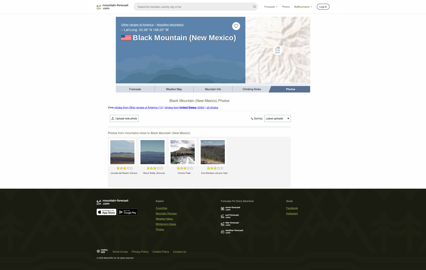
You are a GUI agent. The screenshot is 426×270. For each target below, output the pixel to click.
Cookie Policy (161, 252)
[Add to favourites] (236, 26)
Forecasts (269, 6)
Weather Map (174, 89)
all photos (212, 107)
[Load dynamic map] (277, 50)
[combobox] (196, 7)
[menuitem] (135, 89)
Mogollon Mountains (170, 24)
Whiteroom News (166, 224)
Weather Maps (164, 219)
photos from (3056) (185, 107)
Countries (161, 208)
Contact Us (179, 252)
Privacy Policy (140, 252)
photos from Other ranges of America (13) (138, 107)
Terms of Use (120, 252)
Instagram (292, 213)
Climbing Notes (252, 89)
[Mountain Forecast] (112, 6)
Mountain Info (213, 89)
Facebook (292, 208)
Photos (286, 6)
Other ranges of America (137, 24)
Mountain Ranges (166, 213)
